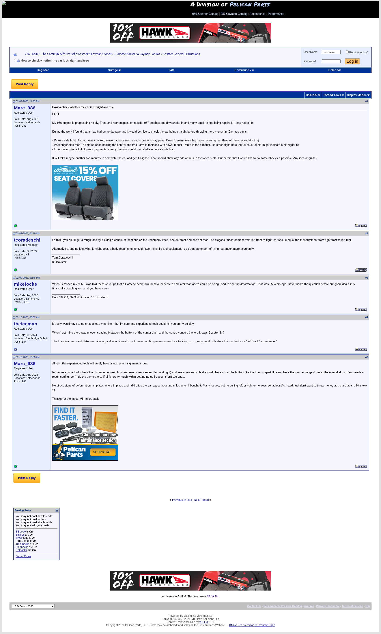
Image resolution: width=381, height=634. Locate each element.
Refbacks (21, 550)
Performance (276, 13)
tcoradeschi (27, 240)
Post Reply (25, 84)
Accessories (257, 13)
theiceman (25, 323)
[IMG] (19, 537)
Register (43, 70)
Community (242, 70)
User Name (311, 52)
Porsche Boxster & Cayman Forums (138, 54)
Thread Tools (332, 95)
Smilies (20, 534)
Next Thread (201, 499)
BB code (21, 531)
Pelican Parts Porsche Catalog (282, 606)
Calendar (334, 70)
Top (367, 606)
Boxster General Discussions (181, 54)
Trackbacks (22, 544)
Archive (309, 606)
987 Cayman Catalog (234, 13)
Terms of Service (352, 606)
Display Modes (357, 95)
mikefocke (25, 284)
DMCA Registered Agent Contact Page (252, 625)
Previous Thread (182, 499)
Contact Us (254, 606)
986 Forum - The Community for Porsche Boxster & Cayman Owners (69, 54)
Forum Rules (23, 556)
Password (310, 61)
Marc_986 (24, 108)
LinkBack (311, 95)
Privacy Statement (328, 606)
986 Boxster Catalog (205, 13)
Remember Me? (359, 52)
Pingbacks (22, 547)
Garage (113, 70)
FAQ (171, 70)
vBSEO (203, 622)
